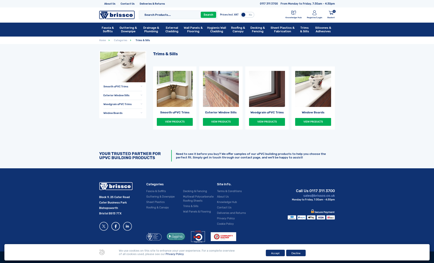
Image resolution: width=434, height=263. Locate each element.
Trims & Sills (190, 206)
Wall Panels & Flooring (197, 211)
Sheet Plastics (155, 202)
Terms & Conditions (229, 191)
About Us (109, 3)
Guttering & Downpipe (160, 196)
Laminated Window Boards (119, 128)
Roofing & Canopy (157, 207)
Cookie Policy (225, 223)
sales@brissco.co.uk (319, 196)
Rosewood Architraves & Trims (121, 123)
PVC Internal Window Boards (120, 121)
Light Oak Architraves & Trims (120, 137)
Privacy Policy (226, 218)
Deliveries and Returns (231, 213)
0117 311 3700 (269, 3)
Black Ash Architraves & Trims (120, 130)
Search (208, 14)
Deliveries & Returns (152, 3)
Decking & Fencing (195, 191)
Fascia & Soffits (156, 191)
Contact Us (128, 3)
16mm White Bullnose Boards (120, 135)
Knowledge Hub (227, 202)
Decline (295, 253)
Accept (275, 253)
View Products (175, 122)
